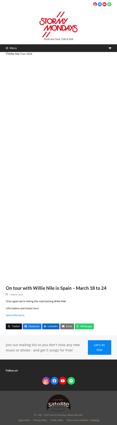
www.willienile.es (15, 315)
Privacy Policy (40, 420)
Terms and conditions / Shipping (82, 420)
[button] (11, 48)
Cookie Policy (56, 420)
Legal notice (24, 420)
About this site (75, 414)
